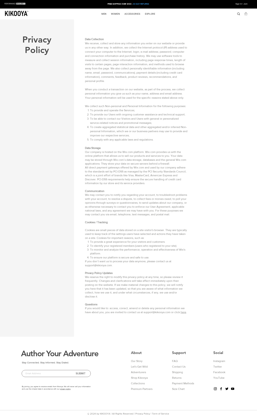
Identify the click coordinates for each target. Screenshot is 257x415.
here (183, 312)
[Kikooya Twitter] (227, 389)
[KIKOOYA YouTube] (233, 389)
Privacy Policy (142, 413)
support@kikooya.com (98, 265)
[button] (104, 13)
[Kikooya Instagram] (215, 389)
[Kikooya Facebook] (221, 389)
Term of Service (160, 413)
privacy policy (65, 389)
